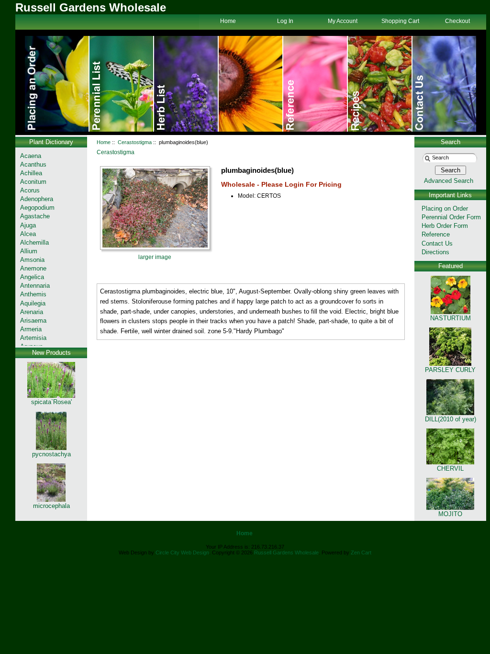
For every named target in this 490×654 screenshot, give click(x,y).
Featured (450, 266)
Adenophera (36, 199)
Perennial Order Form (451, 217)
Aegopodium (37, 207)
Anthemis (33, 294)
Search (450, 142)
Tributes (121, 84)
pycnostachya (51, 454)
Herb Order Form (445, 225)
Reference (436, 234)
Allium (28, 251)
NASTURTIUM (450, 318)
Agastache (35, 216)
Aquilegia (32, 303)
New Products (51, 352)
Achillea (31, 173)
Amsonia (32, 259)
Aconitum (33, 181)
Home (57, 84)
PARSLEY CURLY (450, 369)
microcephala (51, 505)
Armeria (31, 329)
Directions (435, 252)
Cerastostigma (135, 142)
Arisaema (33, 320)
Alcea (28, 233)
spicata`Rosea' (51, 402)
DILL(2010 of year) (450, 419)
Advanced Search (448, 180)
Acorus (30, 190)
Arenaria (31, 312)
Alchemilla (34, 242)
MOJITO (450, 514)
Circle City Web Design (182, 552)
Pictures (315, 84)
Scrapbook (380, 84)
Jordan (251, 84)
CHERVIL (450, 468)
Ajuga (28, 225)
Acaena (30, 155)
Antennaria (35, 285)
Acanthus (33, 164)
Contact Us (444, 84)
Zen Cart (361, 552)
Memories (186, 84)
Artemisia (33, 337)
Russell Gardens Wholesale (286, 552)
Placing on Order (445, 208)
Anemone (33, 268)
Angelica (32, 277)
